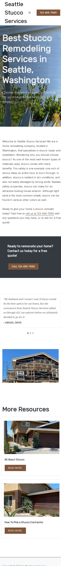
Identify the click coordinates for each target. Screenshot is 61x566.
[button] (28, 333)
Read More (15, 468)
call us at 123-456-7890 (39, 213)
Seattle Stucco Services (16, 12)
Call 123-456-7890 (23, 266)
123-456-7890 (48, 12)
